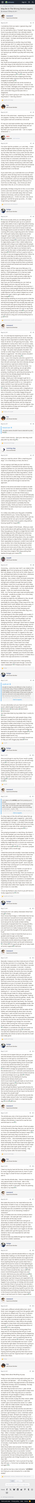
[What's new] (29, 2)
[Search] (33, 2)
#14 (33, 1051)
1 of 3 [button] (12, 1481)
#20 (33, 1371)
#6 (33, 424)
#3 (33, 143)
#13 (33, 958)
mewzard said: (6, 427)
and (8, 100)
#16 (33, 1166)
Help (21, 1501)
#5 (33, 332)
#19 (33, 1306)
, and (12, 320)
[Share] (31, 23)
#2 (33, 112)
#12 (33, 908)
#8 (33, 565)
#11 (33, 796)
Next (17, 1481)
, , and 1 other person (16, 1476)
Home (26, 1501)
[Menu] (2, 2)
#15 (33, 1113)
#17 (33, 1199)
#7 (33, 455)
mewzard (5, 11)
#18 (33, 1250)
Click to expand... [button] (17, 699)
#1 (33, 23)
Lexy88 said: (5, 684)
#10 (33, 755)
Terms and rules (5, 1501)
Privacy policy (15, 1501)
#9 (33, 680)
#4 (33, 216)
